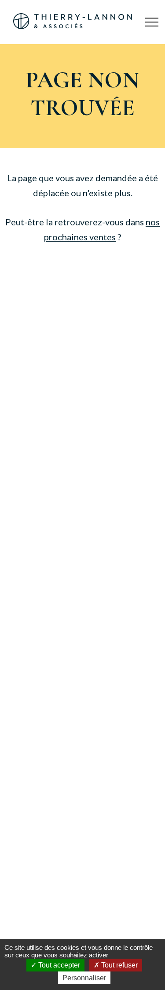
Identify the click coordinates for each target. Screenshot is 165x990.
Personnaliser (84, 978)
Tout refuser (118, 965)
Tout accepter (58, 965)
